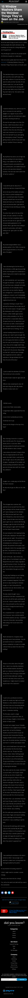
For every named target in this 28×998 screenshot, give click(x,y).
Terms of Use (14, 965)
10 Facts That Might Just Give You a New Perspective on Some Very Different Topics (17, 911)
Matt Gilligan (6, 22)
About (14, 957)
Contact (14, 961)
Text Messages (14, 950)
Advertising (14, 959)
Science (14, 935)
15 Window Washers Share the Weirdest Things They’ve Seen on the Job (17, 36)
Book (14, 946)
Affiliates (14, 969)
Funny (14, 933)
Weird (14, 931)
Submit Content (14, 967)
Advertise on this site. (8, 993)
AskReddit (4, 62)
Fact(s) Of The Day (14, 944)
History (14, 937)
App (14, 948)
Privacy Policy (14, 963)
